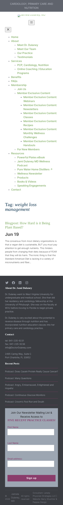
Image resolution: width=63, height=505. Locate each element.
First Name (12, 427)
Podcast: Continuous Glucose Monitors (25, 395)
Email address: (14, 458)
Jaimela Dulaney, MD (15, 497)
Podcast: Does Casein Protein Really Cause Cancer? (31, 371)
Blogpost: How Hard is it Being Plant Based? (27, 225)
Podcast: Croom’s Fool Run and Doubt (24, 401)
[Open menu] (31, 22)
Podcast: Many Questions (18, 378)
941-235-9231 (16, 340)
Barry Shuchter (48, 499)
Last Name (12, 443)
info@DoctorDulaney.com (18, 347)
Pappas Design (39, 502)
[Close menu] (8, 29)
